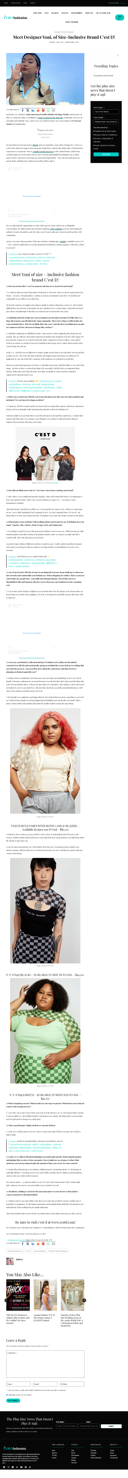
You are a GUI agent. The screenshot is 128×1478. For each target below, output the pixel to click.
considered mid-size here (43, 151)
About (6, 3)
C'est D (28, 1251)
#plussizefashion (38, 563)
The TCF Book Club (103, 13)
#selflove (38, 260)
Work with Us (15, 3)
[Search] (118, 55)
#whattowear (28, 559)
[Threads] (17, 1467)
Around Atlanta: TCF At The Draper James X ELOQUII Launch (44, 1318)
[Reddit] (38, 110)
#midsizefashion (15, 260)
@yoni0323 (12, 254)
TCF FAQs (54, 1455)
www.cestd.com (63, 1222)
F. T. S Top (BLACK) (18, 975)
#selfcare (46, 260)
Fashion (112, 1450)
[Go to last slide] (6, 1300)
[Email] (53, 110)
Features (57, 32)
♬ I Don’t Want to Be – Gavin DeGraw (27, 1150)
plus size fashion (39, 1251)
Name (10, 1384)
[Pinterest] (43, 110)
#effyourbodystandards (32, 387)
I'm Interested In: (101, 127)
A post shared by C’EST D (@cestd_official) (32, 221)
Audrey (53, 42)
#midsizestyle (28, 260)
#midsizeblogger (15, 387)
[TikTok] (30, 1467)
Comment (12, 1353)
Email (37, 1384)
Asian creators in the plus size (50, 117)
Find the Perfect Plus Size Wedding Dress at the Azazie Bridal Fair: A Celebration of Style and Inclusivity (72, 1320)
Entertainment (76, 13)
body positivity (56, 228)
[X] (27, 110)
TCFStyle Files (114, 1458)
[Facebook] (22, 110)
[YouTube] (21, 1467)
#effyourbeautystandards (20, 1144)
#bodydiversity (49, 387)
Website (64, 1384)
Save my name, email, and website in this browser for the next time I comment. (37, 1390)
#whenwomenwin (46, 381)
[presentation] (18, 1295)
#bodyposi (26, 384)
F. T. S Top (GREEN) (22, 1095)
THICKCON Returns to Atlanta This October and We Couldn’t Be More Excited (17, 1319)
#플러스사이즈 (14, 390)
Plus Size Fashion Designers (57, 1251)
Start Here (37, 13)
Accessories (113, 1455)
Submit (111, 1426)
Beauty (73, 1453)
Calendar (93, 1455)
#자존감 (58, 387)
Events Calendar (71, 22)
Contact (33, 3)
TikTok (35, 145)
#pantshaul (39, 559)
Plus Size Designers (67, 32)
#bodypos (41, 257)
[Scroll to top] (5, 1472)
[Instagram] (13, 1467)
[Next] (84, 1300)
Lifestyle (64, 13)
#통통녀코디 (26, 390)
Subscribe (123, 3)
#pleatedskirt (50, 559)
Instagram (55, 483)
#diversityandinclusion (41, 1147)
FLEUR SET (18, 826)
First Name (98, 107)
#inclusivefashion (15, 263)
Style (47, 13)
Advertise (54, 1453)
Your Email (98, 117)
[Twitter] (8, 1467)
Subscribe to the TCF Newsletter (20, 1395)
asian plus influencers (15, 1251)
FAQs (25, 3)
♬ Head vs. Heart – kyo (40, 390)
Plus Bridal (93, 1453)
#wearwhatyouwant (16, 257)
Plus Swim (93, 1450)
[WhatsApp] (48, 110)
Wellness (55, 13)
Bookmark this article (16, 1240)
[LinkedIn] (33, 110)
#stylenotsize (31, 257)
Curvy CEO (89, 13)
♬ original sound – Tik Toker (35, 263)
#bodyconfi (50, 257)
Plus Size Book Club (96, 1458)
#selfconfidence (14, 384)
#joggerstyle (13, 563)
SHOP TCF (119, 17)
